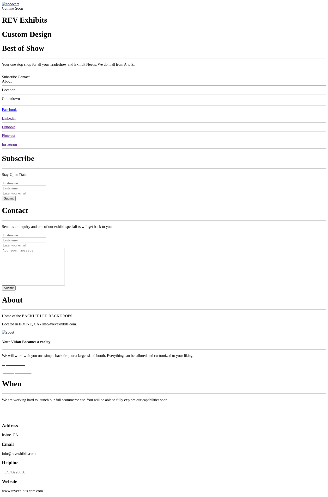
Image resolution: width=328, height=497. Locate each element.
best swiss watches (16, 416)
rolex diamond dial (16, 408)
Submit (9, 198)
